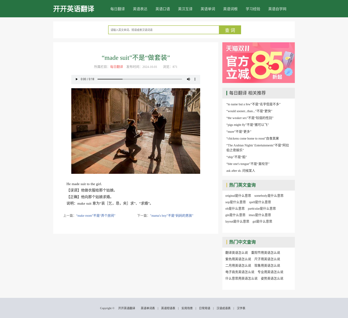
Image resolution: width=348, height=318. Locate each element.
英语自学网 (277, 9)
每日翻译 (117, 9)
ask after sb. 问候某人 (240, 170)
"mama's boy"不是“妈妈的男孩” (171, 215)
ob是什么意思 (235, 208)
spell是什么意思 (260, 202)
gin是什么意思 (235, 215)
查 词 (230, 30)
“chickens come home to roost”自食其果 (252, 138)
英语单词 (208, 9)
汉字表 (241, 308)
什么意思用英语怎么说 (241, 278)
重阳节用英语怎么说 (265, 252)
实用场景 (187, 308)
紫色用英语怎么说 (238, 259)
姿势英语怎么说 (272, 278)
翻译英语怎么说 (236, 252)
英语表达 (140, 9)
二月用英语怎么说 (238, 265)
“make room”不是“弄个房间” (95, 215)
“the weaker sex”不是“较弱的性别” (249, 118)
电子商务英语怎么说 (239, 272)
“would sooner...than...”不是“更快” (249, 111)
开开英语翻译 (73, 9)
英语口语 (162, 9)
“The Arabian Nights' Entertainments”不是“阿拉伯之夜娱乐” (257, 148)
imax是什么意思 (260, 215)
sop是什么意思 (235, 202)
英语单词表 (148, 308)
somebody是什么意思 (269, 195)
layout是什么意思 (237, 221)
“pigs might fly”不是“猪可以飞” (247, 124)
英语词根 (230, 9)
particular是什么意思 (262, 208)
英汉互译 (185, 9)
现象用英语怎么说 (267, 265)
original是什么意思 (238, 195)
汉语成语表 (223, 308)
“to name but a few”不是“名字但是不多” (253, 104)
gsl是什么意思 (262, 221)
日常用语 (204, 308)
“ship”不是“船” (236, 157)
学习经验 (253, 9)
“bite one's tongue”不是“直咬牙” (247, 164)
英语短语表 (168, 308)
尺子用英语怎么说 (267, 259)
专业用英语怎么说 (270, 272)
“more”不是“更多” (238, 131)
